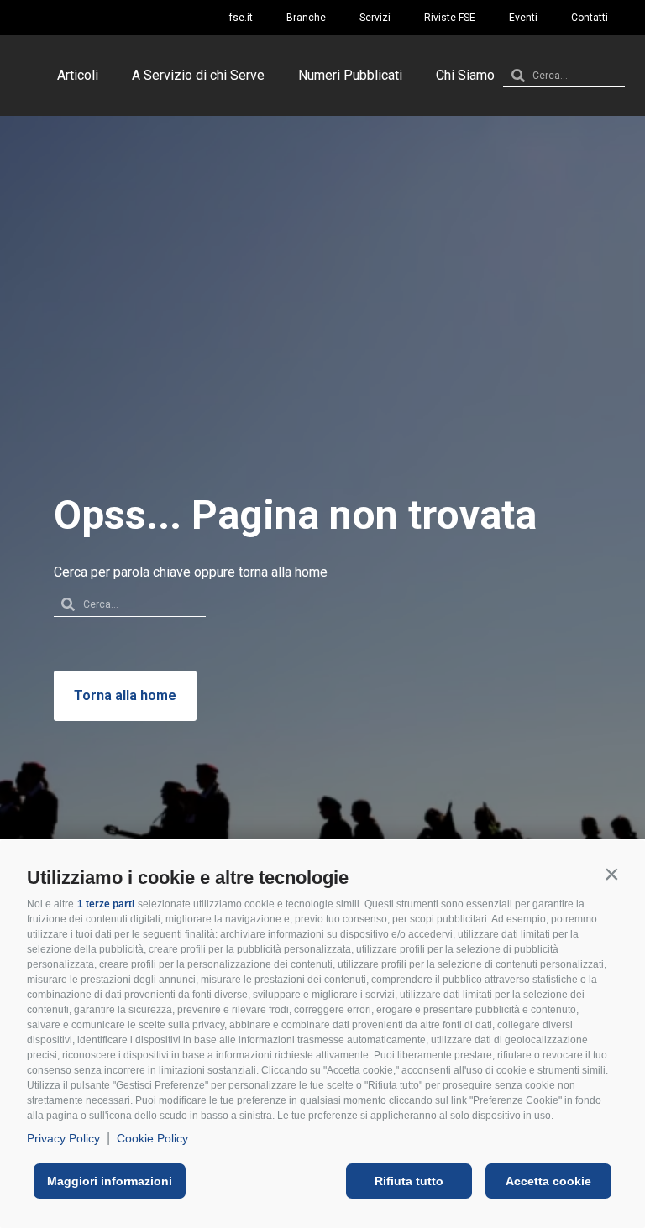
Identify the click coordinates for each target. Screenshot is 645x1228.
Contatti (589, 18)
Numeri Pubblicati (350, 75)
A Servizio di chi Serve (198, 75)
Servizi (375, 18)
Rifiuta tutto (409, 1181)
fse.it (241, 18)
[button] (611, 874)
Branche (306, 18)
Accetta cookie (548, 1181)
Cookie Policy (152, 1138)
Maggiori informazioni (109, 1181)
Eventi (523, 18)
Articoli (77, 75)
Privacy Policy (63, 1138)
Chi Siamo (465, 75)
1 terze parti (105, 904)
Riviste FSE (449, 18)
